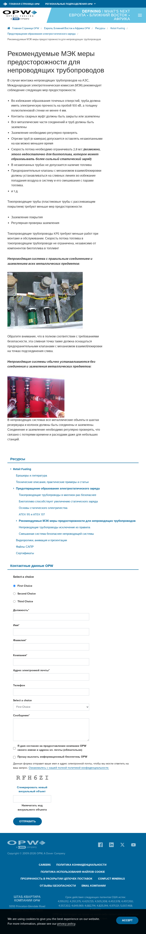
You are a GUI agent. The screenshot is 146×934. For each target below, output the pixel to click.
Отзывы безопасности (58, 885)
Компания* (20, 655)
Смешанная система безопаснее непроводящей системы (56, 534)
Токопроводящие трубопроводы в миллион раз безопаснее (57, 495)
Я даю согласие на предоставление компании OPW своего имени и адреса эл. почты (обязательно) (51, 748)
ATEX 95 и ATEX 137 (32, 514)
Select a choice (22, 700)
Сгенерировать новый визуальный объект (32, 789)
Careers (45, 864)
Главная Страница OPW (24, 4)
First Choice (24, 585)
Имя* (16, 625)
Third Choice (25, 601)
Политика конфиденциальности (81, 864)
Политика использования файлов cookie (73, 871)
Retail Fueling (117, 28)
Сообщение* (21, 715)
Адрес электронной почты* (31, 670)
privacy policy (66, 924)
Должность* (21, 610)
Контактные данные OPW (31, 566)
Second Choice (26, 593)
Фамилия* (19, 640)
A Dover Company (54, 853)
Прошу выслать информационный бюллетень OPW (52, 756)
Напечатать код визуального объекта (32, 807)
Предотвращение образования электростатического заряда (41, 33)
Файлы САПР (25, 546)
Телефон (19, 685)
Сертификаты (25, 553)
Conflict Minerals (111, 878)
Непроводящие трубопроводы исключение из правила (54, 527)
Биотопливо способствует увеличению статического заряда (58, 501)
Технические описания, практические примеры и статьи (52, 482)
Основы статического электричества (43, 508)
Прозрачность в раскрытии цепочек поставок (56, 878)
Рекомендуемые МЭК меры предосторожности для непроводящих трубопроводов (54, 39)
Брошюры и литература (31, 475)
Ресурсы (100, 28)
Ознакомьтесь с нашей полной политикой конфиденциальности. (69, 767)
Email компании (94, 885)
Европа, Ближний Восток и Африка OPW (67, 28)
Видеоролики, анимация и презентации (41, 540)
